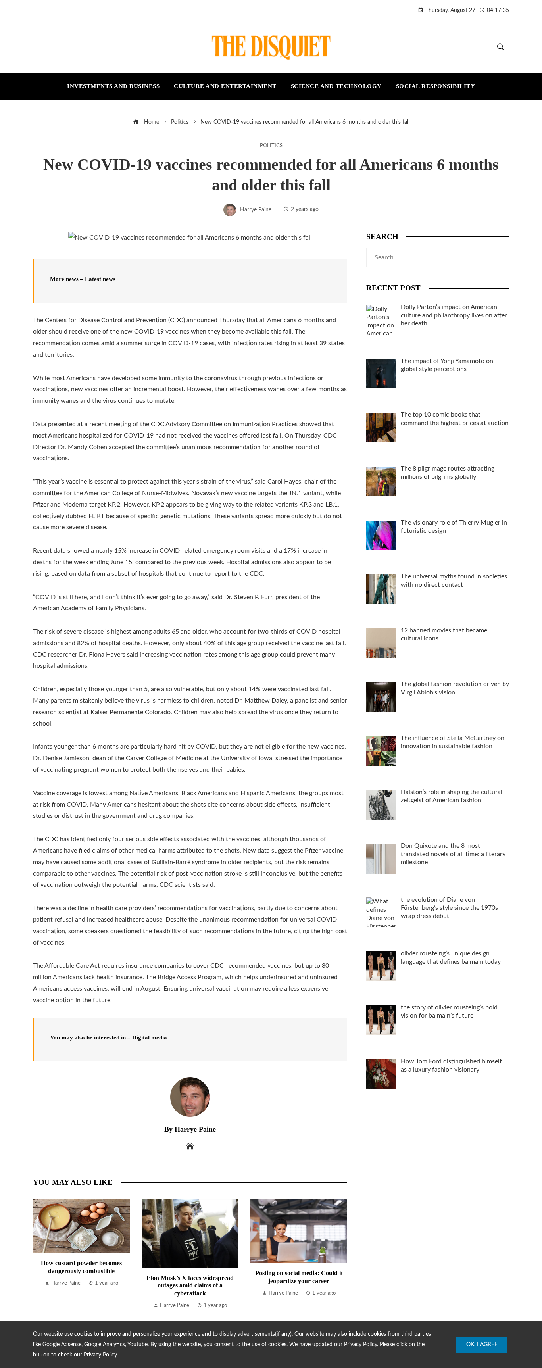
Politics (271, 145)
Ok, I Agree (482, 1344)
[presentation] (41, 1254)
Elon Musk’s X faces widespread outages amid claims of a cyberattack (190, 1285)
